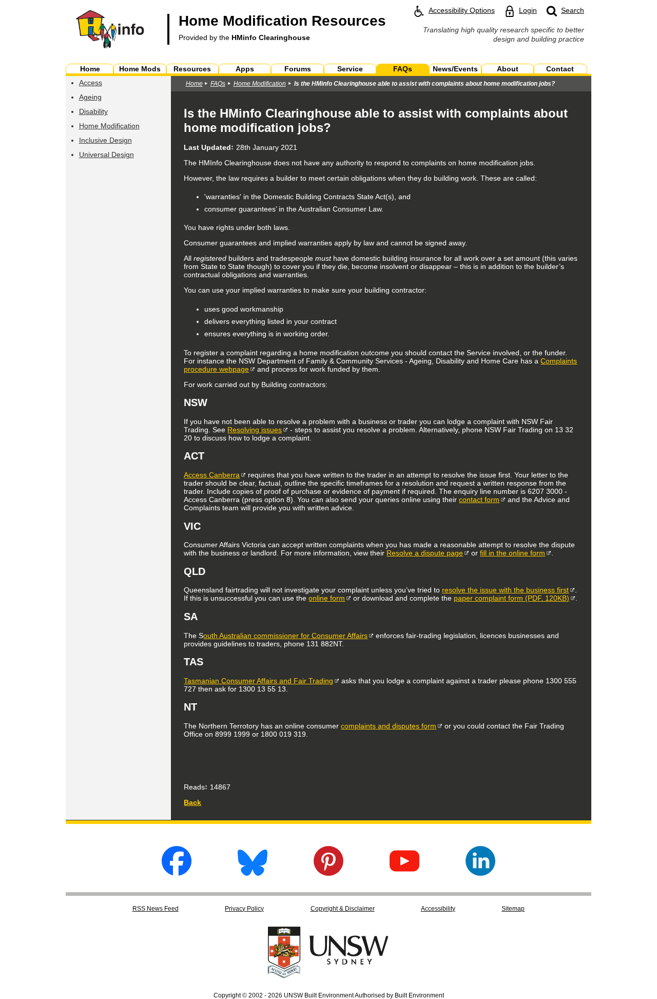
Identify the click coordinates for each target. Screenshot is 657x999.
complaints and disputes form (388, 726)
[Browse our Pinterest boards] (328, 873)
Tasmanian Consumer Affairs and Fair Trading (258, 681)
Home (194, 83)
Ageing (90, 97)
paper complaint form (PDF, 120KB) (511, 598)
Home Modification (109, 126)
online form (326, 598)
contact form (479, 499)
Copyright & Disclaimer (343, 908)
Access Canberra (212, 475)
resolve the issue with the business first (505, 590)
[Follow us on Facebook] (176, 873)
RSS (155, 908)
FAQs (217, 83)
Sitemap (513, 908)
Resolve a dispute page (425, 553)
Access (90, 83)
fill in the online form (512, 553)
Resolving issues (254, 430)
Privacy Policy (244, 908)
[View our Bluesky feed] (252, 873)
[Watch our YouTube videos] (404, 873)
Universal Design (106, 154)
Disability (93, 111)
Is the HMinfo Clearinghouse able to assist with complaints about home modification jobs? (424, 83)
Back (192, 802)
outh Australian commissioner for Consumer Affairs (285, 635)
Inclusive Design (105, 140)
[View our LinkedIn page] (480, 873)
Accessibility (438, 908)
